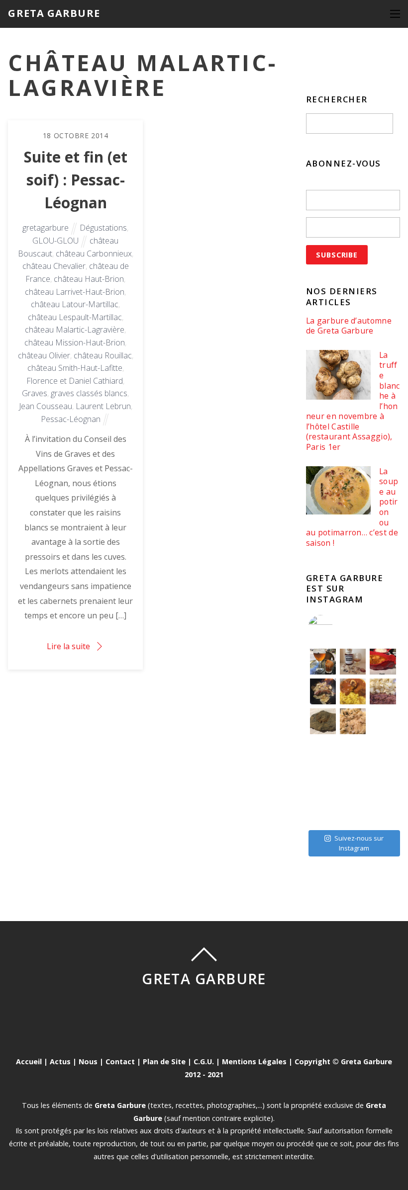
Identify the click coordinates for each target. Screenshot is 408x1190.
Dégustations (103, 227)
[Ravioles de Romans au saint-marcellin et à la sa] (353, 721)
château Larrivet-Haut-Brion (74, 291)
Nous (88, 1061)
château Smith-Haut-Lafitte (74, 367)
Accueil (29, 1061)
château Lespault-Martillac (75, 317)
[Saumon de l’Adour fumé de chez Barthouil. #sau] (353, 781)
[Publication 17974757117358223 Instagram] (323, 662)
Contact (120, 1061)
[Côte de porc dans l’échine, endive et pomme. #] (323, 751)
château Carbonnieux (94, 253)
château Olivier (44, 355)
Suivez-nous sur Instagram (359, 843)
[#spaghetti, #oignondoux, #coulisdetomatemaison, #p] (383, 721)
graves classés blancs (89, 393)
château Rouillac (103, 355)
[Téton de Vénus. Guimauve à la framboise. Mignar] (323, 811)
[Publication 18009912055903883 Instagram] (353, 662)
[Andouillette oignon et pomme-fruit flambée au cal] (323, 691)
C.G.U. (204, 1061)
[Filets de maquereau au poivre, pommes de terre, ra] (383, 691)
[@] (335, 627)
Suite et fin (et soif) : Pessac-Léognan (75, 180)
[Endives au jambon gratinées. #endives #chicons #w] (383, 751)
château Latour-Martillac (74, 304)
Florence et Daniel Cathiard (74, 380)
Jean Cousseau (45, 406)
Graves (34, 393)
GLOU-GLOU (55, 240)
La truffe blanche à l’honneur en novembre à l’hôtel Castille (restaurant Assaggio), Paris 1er (353, 401)
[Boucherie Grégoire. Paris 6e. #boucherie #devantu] (353, 811)
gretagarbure (45, 227)
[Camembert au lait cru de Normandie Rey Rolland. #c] (323, 781)
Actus (60, 1061)
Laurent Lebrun (103, 406)
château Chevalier (54, 265)
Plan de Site (164, 1061)
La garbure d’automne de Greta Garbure (349, 326)
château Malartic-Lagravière (74, 329)
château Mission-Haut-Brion (74, 342)
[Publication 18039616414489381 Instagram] (383, 662)
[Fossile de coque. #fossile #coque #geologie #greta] (323, 721)
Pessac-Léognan (71, 419)
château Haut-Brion (89, 278)
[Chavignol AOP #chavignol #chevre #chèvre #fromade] (383, 811)
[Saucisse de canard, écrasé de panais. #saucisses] (353, 751)
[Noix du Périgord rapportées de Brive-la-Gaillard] (383, 781)
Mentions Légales (254, 1061)
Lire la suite (68, 646)
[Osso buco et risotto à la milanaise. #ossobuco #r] (353, 691)
